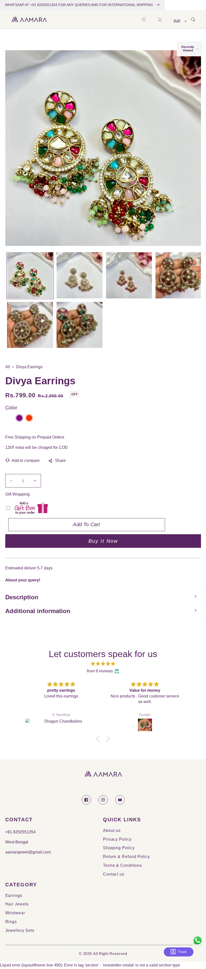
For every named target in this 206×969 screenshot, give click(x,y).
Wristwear (15, 913)
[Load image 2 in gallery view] (79, 275)
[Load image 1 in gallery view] (30, 275)
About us (112, 830)
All (7, 367)
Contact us (113, 874)
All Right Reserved (110, 953)
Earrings (13, 895)
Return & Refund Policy (126, 856)
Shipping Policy (119, 848)
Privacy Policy (117, 839)
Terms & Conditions (122, 865)
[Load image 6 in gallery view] (79, 324)
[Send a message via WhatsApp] (197, 940)
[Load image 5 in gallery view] (30, 324)
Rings (11, 922)
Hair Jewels (17, 904)
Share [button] (60, 460)
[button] (143, 19)
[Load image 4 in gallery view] (178, 275)
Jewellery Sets (20, 930)
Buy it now (103, 541)
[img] (103, 664)
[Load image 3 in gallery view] (129, 275)
